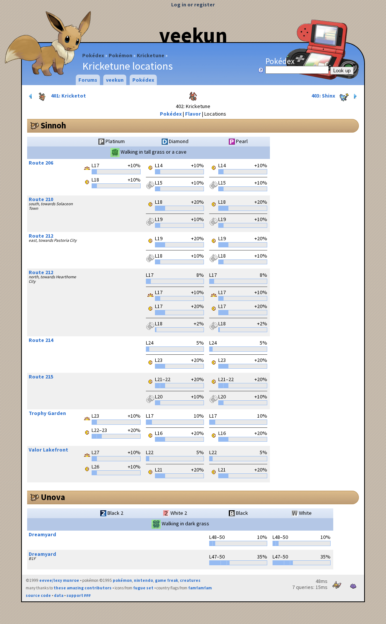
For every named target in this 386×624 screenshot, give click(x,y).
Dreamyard (42, 534)
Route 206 (41, 162)
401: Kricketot (68, 95)
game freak (166, 580)
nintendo (143, 580)
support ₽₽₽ (78, 595)
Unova (53, 497)
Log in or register (193, 4)
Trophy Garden (47, 413)
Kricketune (150, 55)
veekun (193, 35)
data (58, 595)
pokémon (122, 580)
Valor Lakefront (48, 449)
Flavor (193, 113)
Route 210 (41, 199)
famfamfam (200, 587)
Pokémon (120, 55)
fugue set (143, 587)
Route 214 (41, 340)
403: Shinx (323, 95)
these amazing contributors (83, 587)
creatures (190, 580)
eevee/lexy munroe (59, 580)
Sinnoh (53, 125)
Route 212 (41, 235)
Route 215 (41, 376)
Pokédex (93, 55)
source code (38, 595)
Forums (87, 79)
